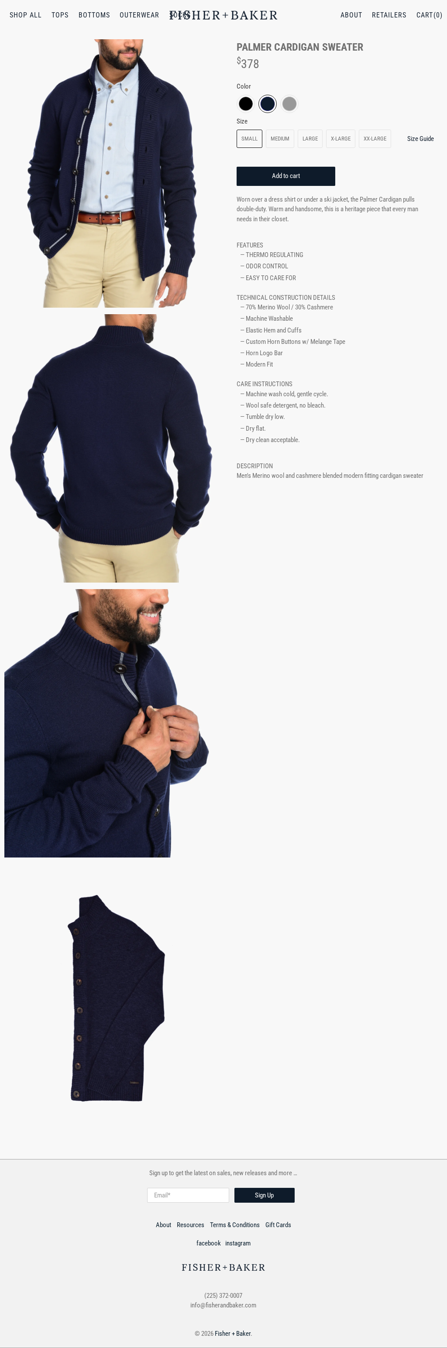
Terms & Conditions (235, 1225)
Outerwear (139, 15)
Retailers (389, 15)
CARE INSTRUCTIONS (264, 384)
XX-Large (375, 138)
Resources (190, 1225)
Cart (424, 15)
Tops (60, 15)
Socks (180, 15)
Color (244, 86)
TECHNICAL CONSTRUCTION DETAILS (286, 298)
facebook (208, 1243)
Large (310, 138)
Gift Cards (278, 1225)
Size (242, 121)
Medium (280, 138)
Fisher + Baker (233, 1334)
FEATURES (250, 245)
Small (249, 138)
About (351, 15)
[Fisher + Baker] (223, 15)
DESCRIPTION (255, 466)
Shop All (26, 15)
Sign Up (264, 1195)
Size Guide (420, 139)
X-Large (341, 138)
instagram (238, 1243)
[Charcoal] (246, 104)
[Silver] (289, 104)
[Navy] (267, 104)
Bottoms (94, 15)
